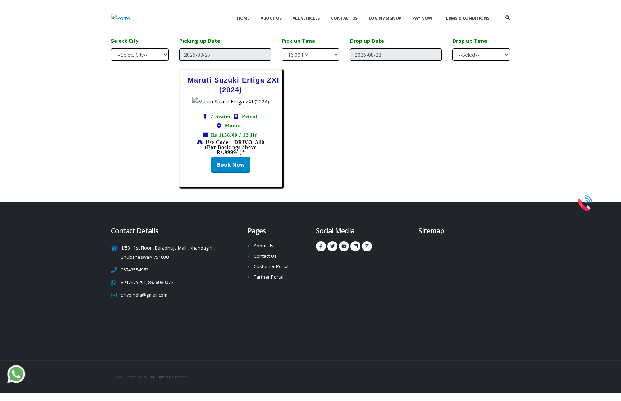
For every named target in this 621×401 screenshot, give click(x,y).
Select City (125, 40)
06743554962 (134, 270)
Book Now (231, 164)
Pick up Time (298, 40)
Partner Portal (269, 277)
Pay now (422, 18)
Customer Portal (271, 267)
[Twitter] (332, 246)
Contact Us (265, 256)
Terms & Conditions (466, 18)
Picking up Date (199, 40)
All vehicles (306, 18)
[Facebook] (321, 246)
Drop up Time (469, 40)
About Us (263, 246)
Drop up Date (367, 40)
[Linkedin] (344, 246)
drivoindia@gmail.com (144, 295)
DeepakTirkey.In (230, 376)
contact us (344, 18)
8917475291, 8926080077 (147, 282)
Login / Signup (385, 18)
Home (243, 18)
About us (271, 18)
